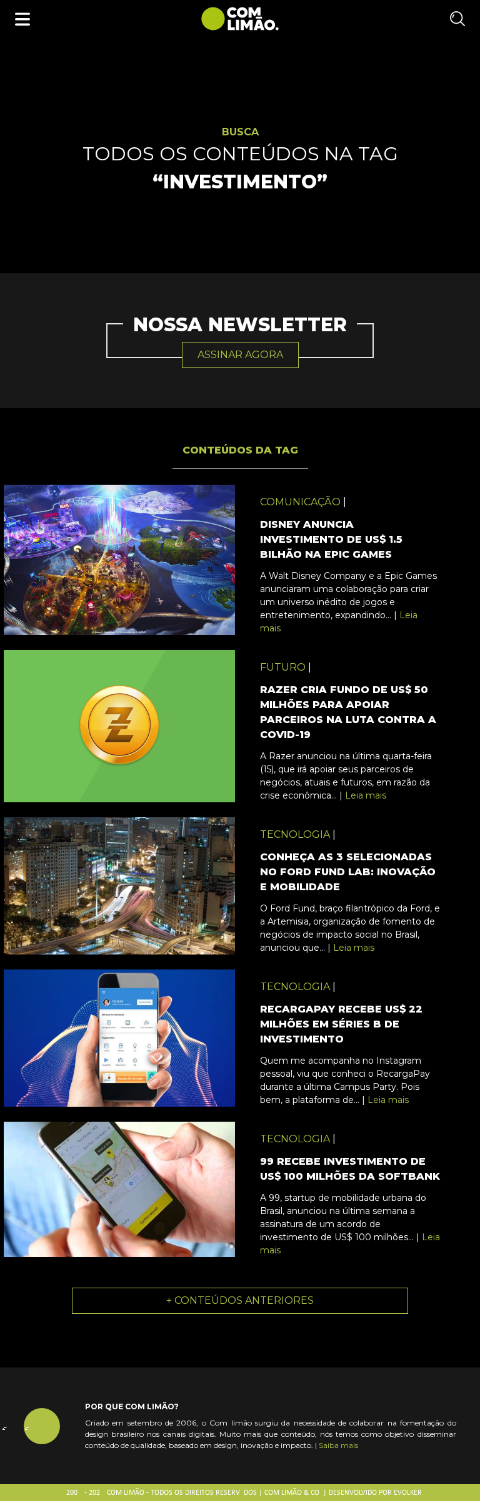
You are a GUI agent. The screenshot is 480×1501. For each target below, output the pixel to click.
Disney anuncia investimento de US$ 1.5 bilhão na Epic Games (331, 539)
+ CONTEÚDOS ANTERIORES (240, 1300)
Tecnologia (295, 834)
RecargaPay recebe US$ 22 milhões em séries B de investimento (341, 1024)
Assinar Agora (240, 355)
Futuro (283, 667)
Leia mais (365, 795)
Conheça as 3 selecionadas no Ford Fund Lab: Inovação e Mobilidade (348, 872)
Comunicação (300, 502)
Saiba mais (338, 1445)
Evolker (408, 1493)
